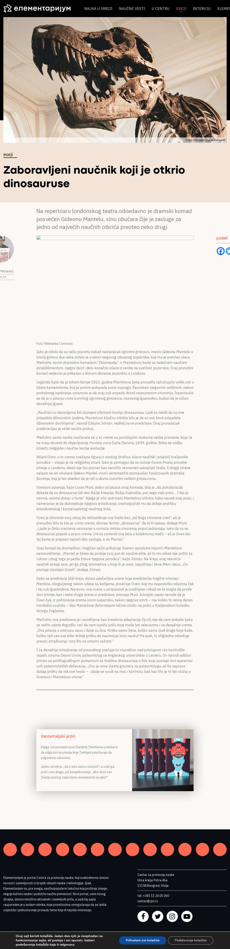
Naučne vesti (132, 8)
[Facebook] (221, 251)
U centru (161, 8)
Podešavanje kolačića (191, 940)
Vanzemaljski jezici (58, 736)
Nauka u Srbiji (98, 8)
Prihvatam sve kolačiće (142, 940)
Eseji (181, 8)
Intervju (202, 8)
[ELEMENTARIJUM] (40, 8)
